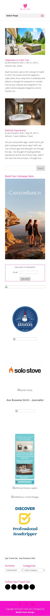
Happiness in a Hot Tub (17, 60)
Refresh (8, 136)
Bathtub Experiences (15, 130)
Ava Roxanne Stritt (16, 62)
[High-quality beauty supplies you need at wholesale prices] (25, 488)
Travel (15, 136)
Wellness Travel (26, 136)
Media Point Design (25, 612)
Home (19, 66)
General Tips (10, 66)
